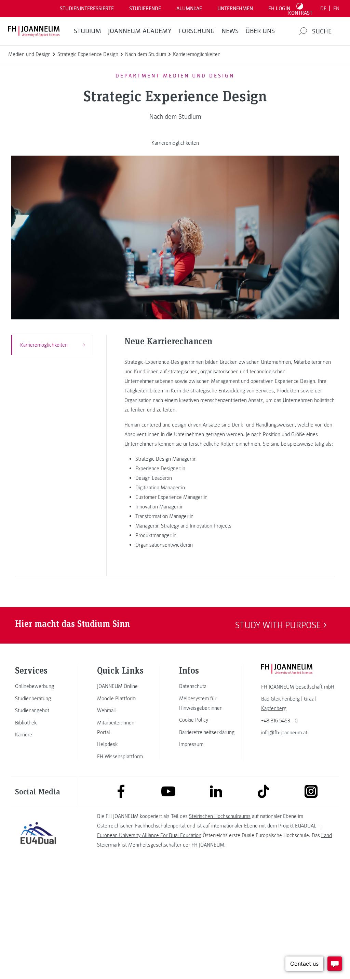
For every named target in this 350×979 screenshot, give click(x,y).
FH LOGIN (279, 8)
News (230, 31)
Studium (87, 31)
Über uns (260, 31)
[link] (38, 686)
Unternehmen (235, 8)
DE (323, 8)
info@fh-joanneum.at (284, 732)
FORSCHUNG (196, 31)
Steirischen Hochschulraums (220, 816)
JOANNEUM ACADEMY (140, 31)
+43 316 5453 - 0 (279, 720)
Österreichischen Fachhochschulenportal (141, 825)
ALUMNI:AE (189, 8)
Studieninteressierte (87, 8)
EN (336, 8)
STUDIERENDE (145, 8)
